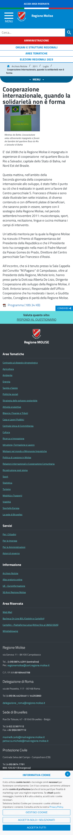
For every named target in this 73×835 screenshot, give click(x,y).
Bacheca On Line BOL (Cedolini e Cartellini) (23, 618)
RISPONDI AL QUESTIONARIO (36, 319)
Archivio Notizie (19, 66)
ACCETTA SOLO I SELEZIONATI (36, 820)
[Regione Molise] (21, 16)
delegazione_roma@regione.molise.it (24, 703)
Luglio (46, 66)
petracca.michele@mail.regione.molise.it (25, 741)
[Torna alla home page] (8, 66)
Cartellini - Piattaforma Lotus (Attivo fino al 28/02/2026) (30, 625)
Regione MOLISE (36, 342)
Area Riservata (13, 603)
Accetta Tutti (36, 827)
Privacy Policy (56, 807)
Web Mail (7, 612)
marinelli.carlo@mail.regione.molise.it (24, 737)
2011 (35, 66)
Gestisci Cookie (36, 812)
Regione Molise (42, 15)
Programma (24, 305)
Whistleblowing (10, 631)
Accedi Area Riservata (36, 3)
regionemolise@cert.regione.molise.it (28, 665)
